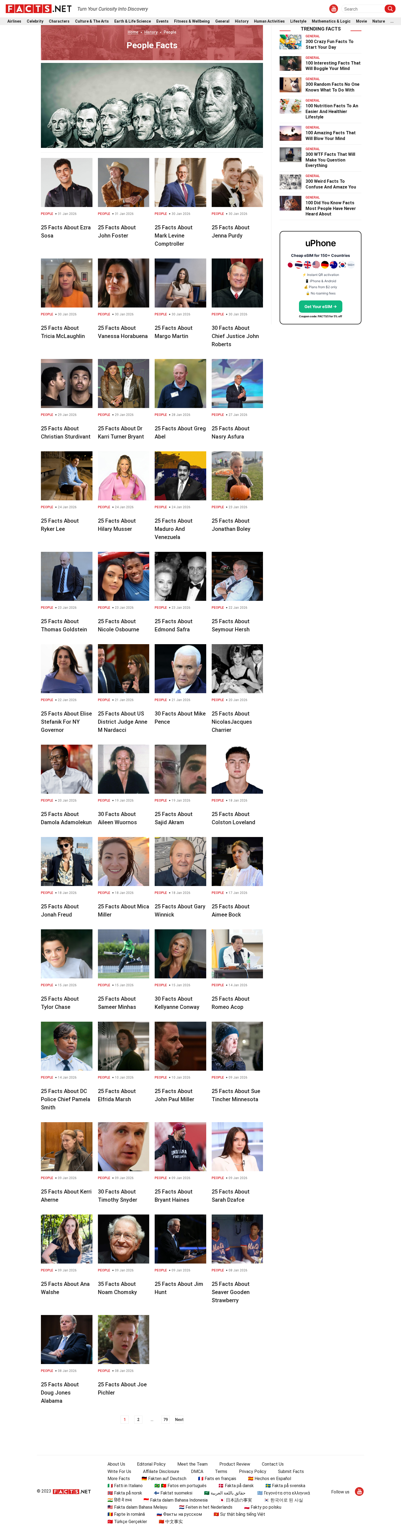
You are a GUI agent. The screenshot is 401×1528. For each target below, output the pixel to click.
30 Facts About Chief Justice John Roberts (235, 336)
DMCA (197, 1471)
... (392, 21)
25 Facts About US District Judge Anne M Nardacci (122, 721)
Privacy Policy (252, 1471)
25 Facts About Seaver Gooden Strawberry (231, 1292)
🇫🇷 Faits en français (217, 1478)
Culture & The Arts (92, 21)
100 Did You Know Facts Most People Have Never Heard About (331, 208)
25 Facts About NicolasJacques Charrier (232, 721)
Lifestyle (298, 21)
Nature (378, 21)
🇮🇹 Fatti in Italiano (125, 1485)
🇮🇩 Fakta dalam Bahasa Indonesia (175, 1500)
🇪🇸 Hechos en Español (269, 1478)
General (222, 21)
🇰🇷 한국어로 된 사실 (283, 1500)
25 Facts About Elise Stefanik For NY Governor (66, 721)
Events (162, 21)
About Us (116, 1464)
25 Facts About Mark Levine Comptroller (174, 235)
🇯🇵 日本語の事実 (235, 1500)
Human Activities (269, 21)
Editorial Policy (151, 1464)
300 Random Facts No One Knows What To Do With (333, 87)
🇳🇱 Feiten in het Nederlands (205, 1507)
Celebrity (35, 21)
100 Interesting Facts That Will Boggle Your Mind (333, 65)
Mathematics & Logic (331, 21)
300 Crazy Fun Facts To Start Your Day (330, 44)
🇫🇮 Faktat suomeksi (173, 1493)
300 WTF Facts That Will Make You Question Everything (330, 160)
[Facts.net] (38, 8)
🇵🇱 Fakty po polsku (262, 1507)
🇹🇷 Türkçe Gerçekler (127, 1521)
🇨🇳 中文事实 (171, 1521)
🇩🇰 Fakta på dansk (236, 1485)
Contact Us (273, 1464)
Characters (59, 21)
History (242, 21)
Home (133, 32)
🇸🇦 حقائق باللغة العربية (225, 1493)
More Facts (118, 1478)
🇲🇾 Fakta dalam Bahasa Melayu (137, 1507)
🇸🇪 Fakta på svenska (285, 1485)
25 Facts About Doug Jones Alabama (60, 1392)
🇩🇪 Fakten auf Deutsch (164, 1478)
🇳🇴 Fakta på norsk (124, 1493)
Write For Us (119, 1471)
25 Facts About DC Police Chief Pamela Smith (65, 1099)
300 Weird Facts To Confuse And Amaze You (331, 184)
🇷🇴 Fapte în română (126, 1514)
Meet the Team (192, 1464)
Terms (221, 1471)
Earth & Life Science (132, 21)
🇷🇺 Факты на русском (179, 1514)
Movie (361, 21)
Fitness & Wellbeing (192, 21)
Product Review (234, 1464)
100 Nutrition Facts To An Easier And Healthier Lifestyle (332, 111)
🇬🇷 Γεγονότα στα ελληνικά (283, 1493)
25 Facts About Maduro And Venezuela (174, 529)
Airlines (14, 21)
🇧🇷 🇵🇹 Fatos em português (180, 1485)
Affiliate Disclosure (161, 1471)
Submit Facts (291, 1471)
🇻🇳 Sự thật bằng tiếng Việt (239, 1514)
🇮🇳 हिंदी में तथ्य (119, 1500)
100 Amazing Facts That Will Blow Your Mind (331, 135)
